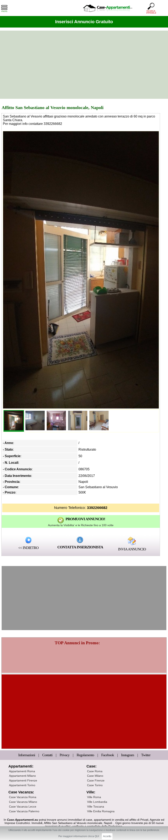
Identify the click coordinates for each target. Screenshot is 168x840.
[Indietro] (28, 539)
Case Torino (95, 785)
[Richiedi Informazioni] (80, 539)
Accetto (107, 836)
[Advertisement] (84, 64)
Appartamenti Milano (22, 775)
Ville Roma (94, 797)
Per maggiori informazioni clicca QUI (78, 836)
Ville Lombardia (97, 801)
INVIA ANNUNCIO (132, 549)
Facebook (107, 755)
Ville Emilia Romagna (101, 811)
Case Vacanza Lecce (22, 806)
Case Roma (94, 771)
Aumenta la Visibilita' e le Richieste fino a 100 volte (81, 525)
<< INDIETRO (28, 548)
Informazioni (27, 755)
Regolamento (86, 755)
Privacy (65, 755)
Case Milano (95, 775)
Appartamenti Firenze (23, 780)
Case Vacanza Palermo (24, 811)
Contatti (47, 755)
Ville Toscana (95, 806)
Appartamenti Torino (22, 785)
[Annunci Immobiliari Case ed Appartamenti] (107, 13)
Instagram (127, 755)
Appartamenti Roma (22, 771)
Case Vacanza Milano (23, 801)
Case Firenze (95, 780)
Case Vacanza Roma (22, 797)
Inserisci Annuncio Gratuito (84, 21)
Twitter (145, 755)
